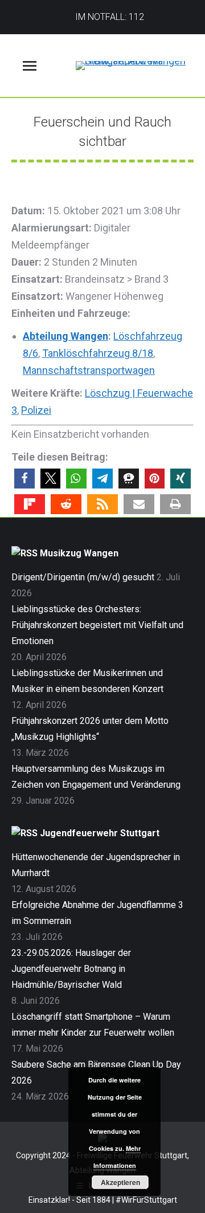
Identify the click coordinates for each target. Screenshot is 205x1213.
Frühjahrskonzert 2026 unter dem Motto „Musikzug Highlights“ (90, 728)
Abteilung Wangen (65, 336)
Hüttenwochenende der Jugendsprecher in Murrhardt (95, 865)
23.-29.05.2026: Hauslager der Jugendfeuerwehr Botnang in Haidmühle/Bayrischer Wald (71, 968)
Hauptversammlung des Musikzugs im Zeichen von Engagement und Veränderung (96, 776)
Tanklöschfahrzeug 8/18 (97, 353)
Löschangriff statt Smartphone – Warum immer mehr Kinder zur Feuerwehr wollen (92, 1024)
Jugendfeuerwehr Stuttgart (99, 833)
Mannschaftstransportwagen (89, 370)
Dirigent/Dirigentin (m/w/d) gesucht (82, 577)
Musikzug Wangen (79, 553)
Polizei (36, 410)
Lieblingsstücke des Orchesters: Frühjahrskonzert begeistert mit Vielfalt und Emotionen (97, 625)
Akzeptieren (120, 1182)
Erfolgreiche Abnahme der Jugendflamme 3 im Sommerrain (97, 912)
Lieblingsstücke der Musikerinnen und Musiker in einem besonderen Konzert (87, 680)
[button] (24, 479)
